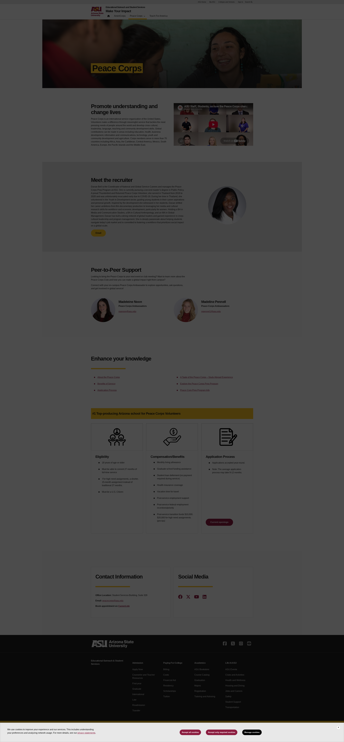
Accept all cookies (190, 732)
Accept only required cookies (221, 732)
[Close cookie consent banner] (338, 727)
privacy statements (86, 733)
